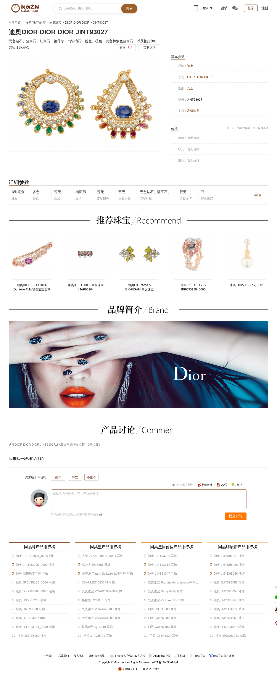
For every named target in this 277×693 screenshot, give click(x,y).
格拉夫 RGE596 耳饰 (96, 564)
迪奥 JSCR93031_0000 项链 (35, 556)
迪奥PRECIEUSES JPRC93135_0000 (193, 287)
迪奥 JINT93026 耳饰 (162, 556)
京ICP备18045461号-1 (165, 662)
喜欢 (123, 47)
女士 (190, 88)
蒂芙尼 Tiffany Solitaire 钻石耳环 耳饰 (107, 573)
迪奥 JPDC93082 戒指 (229, 627)
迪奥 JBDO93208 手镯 (31, 600)
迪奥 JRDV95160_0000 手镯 (35, 582)
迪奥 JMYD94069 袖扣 (229, 618)
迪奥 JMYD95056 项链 (229, 573)
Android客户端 (162, 655)
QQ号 (224, 484)
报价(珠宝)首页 (36, 22)
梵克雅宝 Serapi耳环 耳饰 (165, 591)
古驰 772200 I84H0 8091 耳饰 (102, 556)
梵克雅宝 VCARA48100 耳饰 (101, 609)
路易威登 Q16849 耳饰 (97, 627)
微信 (239, 484)
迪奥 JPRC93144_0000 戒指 (35, 627)
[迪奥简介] (138, 323)
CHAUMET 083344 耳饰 (98, 582)
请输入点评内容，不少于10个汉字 (76, 493)
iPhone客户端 (123, 655)
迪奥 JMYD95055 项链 (229, 582)
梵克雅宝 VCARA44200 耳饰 (101, 618)
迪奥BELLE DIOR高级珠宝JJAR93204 (86, 287)
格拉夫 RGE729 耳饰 (98, 635)
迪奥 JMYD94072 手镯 (229, 609)
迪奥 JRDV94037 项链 (31, 618)
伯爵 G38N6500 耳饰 (162, 609)
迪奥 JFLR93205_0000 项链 (35, 564)
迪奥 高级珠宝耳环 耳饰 (32, 573)
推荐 (58, 477)
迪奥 (190, 66)
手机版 (181, 655)
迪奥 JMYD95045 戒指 (229, 600)
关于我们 (48, 655)
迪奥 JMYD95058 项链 (229, 564)
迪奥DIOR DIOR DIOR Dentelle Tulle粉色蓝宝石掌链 (32, 287)
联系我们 (63, 655)
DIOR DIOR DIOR (77, 22)
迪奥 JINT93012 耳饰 (162, 564)
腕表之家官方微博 (223, 655)
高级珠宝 (193, 111)
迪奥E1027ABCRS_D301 (247, 285)
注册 (264, 8)
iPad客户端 (138, 655)
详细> (258, 195)
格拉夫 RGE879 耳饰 (96, 600)
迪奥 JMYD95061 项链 (229, 556)
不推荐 (91, 477)
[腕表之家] (25, 8)
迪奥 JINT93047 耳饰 (162, 573)
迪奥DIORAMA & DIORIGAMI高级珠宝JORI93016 (139, 287)
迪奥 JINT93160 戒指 (32, 635)
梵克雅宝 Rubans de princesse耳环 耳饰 (175, 582)
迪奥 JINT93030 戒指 (30, 609)
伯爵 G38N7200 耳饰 (162, 618)
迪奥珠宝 (55, 22)
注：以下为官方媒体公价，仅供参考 (247, 128)
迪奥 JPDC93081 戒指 (231, 635)
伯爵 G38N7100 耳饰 (162, 627)
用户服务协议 (97, 655)
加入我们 (79, 655)
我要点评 (149, 47)
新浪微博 (207, 484)
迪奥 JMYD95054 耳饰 (229, 591)
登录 (250, 8)
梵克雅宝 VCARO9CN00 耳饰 (102, 591)
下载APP (206, 8)
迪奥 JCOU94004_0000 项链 (35, 591)
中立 (75, 477)
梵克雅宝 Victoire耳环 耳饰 (166, 600)
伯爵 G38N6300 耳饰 (164, 635)
